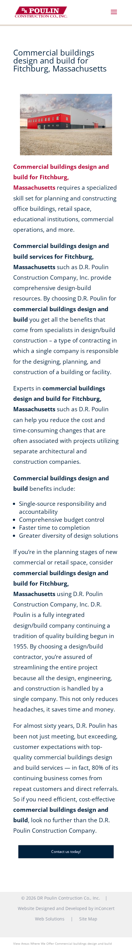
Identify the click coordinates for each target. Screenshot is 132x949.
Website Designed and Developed (52, 908)
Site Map (88, 919)
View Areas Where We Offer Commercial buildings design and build (62, 943)
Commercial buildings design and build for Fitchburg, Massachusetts (61, 177)
